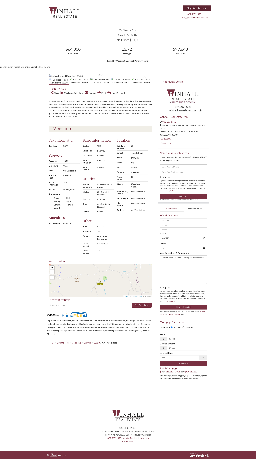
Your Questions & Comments (174, 253)
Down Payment (167, 343)
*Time (163, 243)
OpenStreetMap (137, 296)
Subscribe (183, 196)
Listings (60, 342)
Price (162, 334)
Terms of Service (174, 314)
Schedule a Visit (195, 208)
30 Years (177, 327)
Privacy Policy (170, 191)
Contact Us (165, 138)
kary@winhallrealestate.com (195, 17)
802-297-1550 (194, 14)
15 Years (189, 327)
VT (68, 342)
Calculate (183, 363)
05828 (97, 342)
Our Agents (165, 143)
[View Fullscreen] (52, 278)
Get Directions (142, 305)
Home (51, 342)
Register (191, 8)
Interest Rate (166, 353)
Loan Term (165, 327)
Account (202, 8)
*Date (163, 233)
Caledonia (76, 342)
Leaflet (126, 296)
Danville (87, 342)
